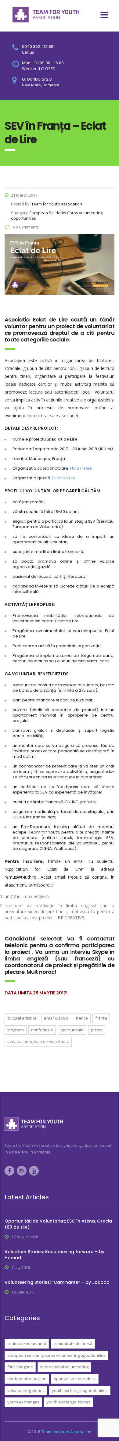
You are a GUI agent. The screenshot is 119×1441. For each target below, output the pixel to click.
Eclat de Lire (63, 478)
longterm (15, 1030)
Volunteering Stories (26, 1390)
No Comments (25, 227)
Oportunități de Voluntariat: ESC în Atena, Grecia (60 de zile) (58, 1224)
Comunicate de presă (72, 1343)
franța (101, 1018)
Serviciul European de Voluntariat (38, 1041)
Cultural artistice (22, 1018)
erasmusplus (56, 1018)
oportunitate (72, 1030)
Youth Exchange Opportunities (80, 1390)
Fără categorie (20, 1366)
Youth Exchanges (23, 1402)
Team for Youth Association (66, 1431)
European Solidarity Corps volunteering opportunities (56, 1355)
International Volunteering (64, 1366)
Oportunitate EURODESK (75, 1378)
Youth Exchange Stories (68, 1402)
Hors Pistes (81, 468)
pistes (96, 1030)
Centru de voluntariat (26, 1343)
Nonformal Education (26, 1378)
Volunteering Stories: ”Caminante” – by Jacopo (57, 1282)
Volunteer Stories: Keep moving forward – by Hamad (54, 1255)
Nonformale (42, 1030)
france (82, 1018)
